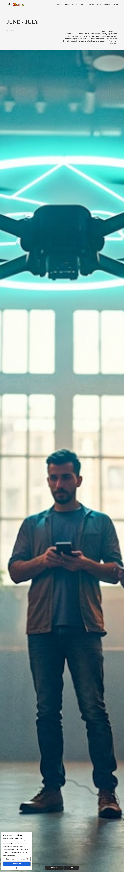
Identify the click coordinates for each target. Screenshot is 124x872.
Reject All (24, 859)
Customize (10, 859)
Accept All (17, 864)
